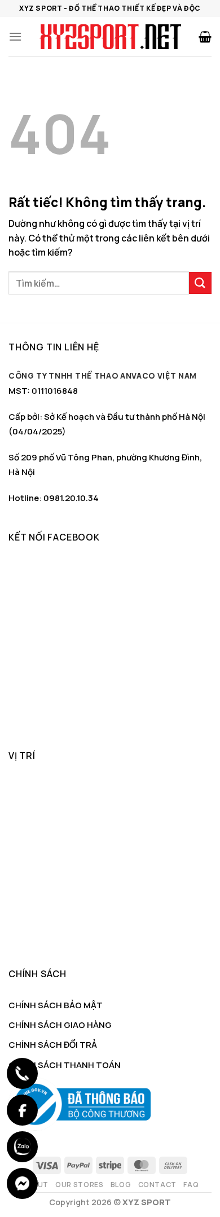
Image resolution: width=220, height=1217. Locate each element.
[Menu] (15, 36)
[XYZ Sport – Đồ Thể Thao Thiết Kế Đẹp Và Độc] (110, 36)
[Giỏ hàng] (205, 36)
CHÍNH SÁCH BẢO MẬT (55, 1005)
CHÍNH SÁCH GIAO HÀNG (60, 1025)
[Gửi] (200, 283)
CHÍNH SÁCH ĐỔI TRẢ (52, 1045)
